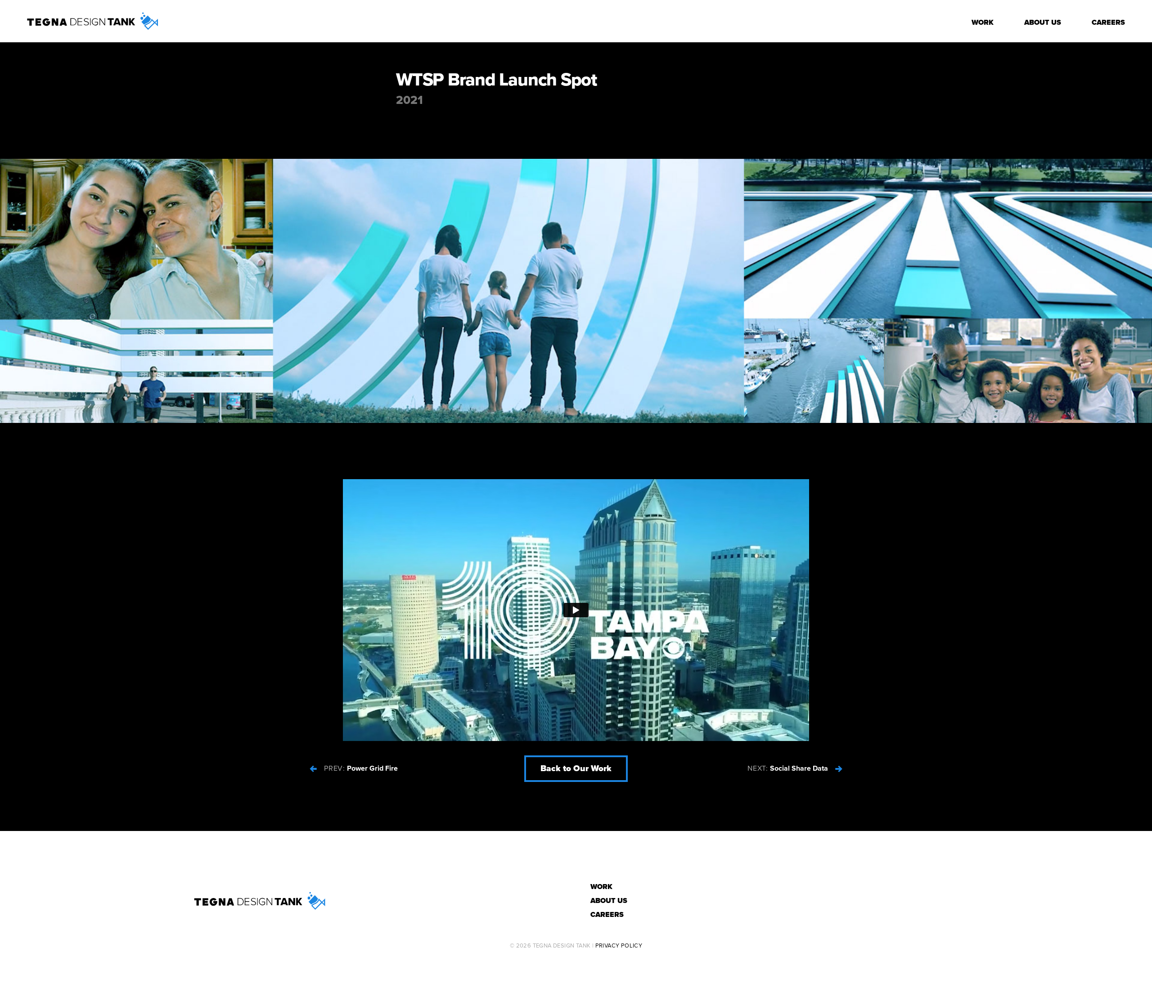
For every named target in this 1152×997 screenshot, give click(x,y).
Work (983, 22)
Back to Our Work (576, 768)
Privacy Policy (619, 945)
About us (1042, 22)
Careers (1108, 22)
